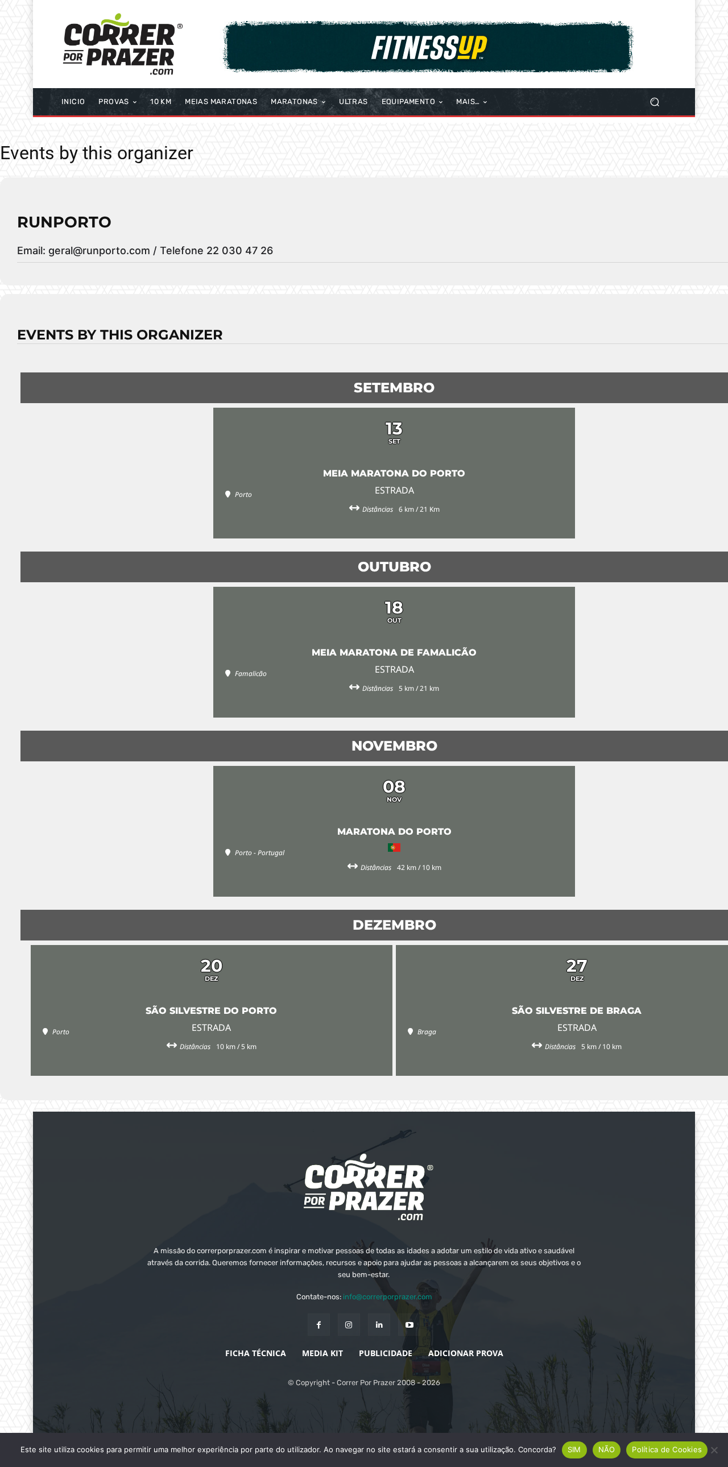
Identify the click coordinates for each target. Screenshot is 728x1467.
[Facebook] (319, 1324)
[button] (654, 102)
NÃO (606, 1449)
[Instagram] (349, 1324)
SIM (574, 1449)
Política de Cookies (667, 1449)
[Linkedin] (379, 1324)
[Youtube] (409, 1324)
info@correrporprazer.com (387, 1296)
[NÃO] (713, 1450)
